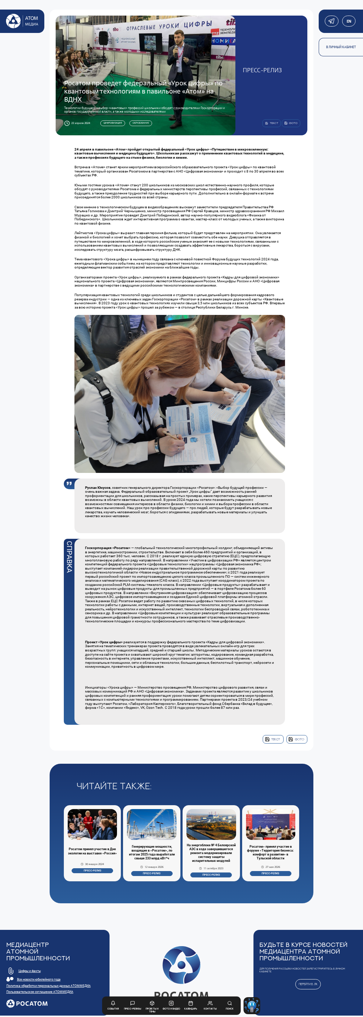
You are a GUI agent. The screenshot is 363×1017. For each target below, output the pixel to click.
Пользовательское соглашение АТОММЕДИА (39, 992)
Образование (141, 123)
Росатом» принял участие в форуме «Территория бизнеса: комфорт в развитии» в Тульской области (270, 852)
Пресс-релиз (92, 870)
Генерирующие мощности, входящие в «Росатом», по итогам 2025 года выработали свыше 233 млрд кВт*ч (152, 852)
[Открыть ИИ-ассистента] (252, 1005)
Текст (275, 739)
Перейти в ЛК (308, 983)
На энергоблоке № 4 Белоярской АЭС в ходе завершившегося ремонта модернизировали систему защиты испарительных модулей (211, 853)
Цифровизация (113, 123)
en (349, 21)
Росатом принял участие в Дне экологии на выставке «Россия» (92, 851)
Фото (299, 739)
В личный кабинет (341, 47)
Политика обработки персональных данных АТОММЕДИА (48, 986)
